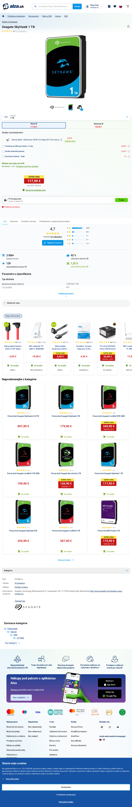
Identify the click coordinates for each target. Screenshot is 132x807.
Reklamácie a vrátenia (15, 736)
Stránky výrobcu (21, 587)
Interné (58, 16)
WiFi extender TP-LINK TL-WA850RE (36, 347)
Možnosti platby (13, 731)
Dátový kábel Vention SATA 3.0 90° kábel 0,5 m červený (13, 347)
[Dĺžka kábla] (6, 324)
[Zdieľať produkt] (128, 26)
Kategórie (8, 571)
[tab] (5, 221)
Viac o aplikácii (19, 697)
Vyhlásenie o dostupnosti (11, 756)
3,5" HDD (20, 638)
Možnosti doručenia (14, 727)
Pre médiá (53, 750)
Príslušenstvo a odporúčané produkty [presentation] (54, 221)
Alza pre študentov (78, 745)
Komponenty (33, 16)
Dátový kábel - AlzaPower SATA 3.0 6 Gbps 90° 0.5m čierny (35, 140)
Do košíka (25, 437)
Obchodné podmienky (15, 750)
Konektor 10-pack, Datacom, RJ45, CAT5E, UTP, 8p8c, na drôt (84, 347)
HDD (66, 16)
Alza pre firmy (77, 727)
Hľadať (77, 6)
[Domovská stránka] (3, 16)
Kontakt (52, 727)
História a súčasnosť (58, 736)
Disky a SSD (47, 16)
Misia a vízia (54, 741)
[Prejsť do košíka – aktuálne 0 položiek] (127, 6)
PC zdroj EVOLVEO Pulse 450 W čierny (108, 347)
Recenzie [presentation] (14, 221)
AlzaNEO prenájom (79, 731)
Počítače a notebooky (16, 16)
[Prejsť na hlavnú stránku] (13, 6)
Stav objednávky (35, 727)
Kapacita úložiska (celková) (13, 284)
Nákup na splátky (13, 745)
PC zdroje (107, 370)
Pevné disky (12, 629)
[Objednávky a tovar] (109, 6)
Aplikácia (53, 755)
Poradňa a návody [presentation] (28, 221)
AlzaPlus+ (75, 736)
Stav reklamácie (35, 731)
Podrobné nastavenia (66, 794)
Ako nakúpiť (33, 736)
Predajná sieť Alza (14, 741)
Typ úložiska (7, 287)
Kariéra (52, 745)
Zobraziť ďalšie (64, 560)
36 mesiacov (20, 583)
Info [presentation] (5, 221)
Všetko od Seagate (9, 22)
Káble (13, 370)
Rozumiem (66, 787)
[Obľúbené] (114, 6)
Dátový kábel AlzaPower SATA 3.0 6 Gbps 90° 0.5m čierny (60, 347)
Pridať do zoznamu (12, 207)
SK (104, 739)
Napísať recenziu (54, 243)
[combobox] (52, 6)
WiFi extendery (36, 370)
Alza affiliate (76, 741)
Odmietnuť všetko (66, 802)
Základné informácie (58, 731)
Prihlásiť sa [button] (94, 8)
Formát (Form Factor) (10, 291)
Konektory (83, 370)
